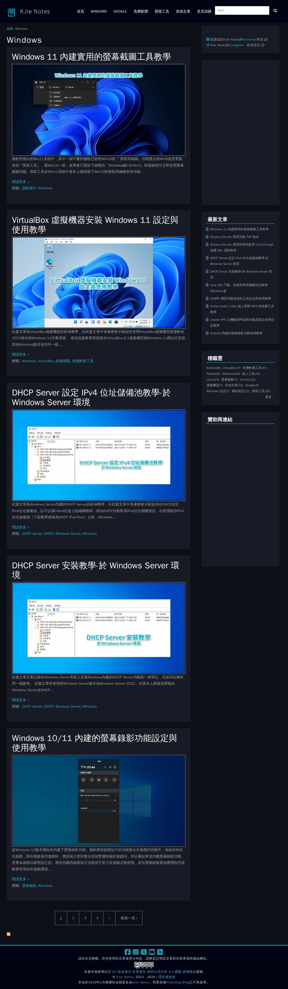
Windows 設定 (216, 391)
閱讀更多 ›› (21, 182)
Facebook (249, 39)
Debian (211, 374)
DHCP (49, 533)
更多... (269, 397)
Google (120, 11)
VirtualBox (46, 361)
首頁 (80, 11)
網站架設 (238, 391)
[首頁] (13, 12)
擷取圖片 (29, 188)
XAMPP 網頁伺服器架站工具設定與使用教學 (240, 298)
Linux (210, 379)
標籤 (10, 29)
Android (212, 368)
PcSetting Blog (177, 982)
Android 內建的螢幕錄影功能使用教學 (236, 333)
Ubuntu (245, 379)
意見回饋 (204, 11)
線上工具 (248, 374)
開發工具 (162, 11)
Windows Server (68, 533)
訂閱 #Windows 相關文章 (8, 934)
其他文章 (183, 11)
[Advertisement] (240, 132)
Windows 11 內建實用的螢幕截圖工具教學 (239, 229)
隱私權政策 (167, 977)
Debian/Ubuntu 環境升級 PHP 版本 (234, 237)
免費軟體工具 (83, 361)
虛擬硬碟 (63, 361)
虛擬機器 (213, 385)
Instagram (236, 45)
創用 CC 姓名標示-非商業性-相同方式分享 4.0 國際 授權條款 (150, 972)
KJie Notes (35, 11)
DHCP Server (32, 533)
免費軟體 (141, 11)
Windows (99, 11)
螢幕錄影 (29, 885)
